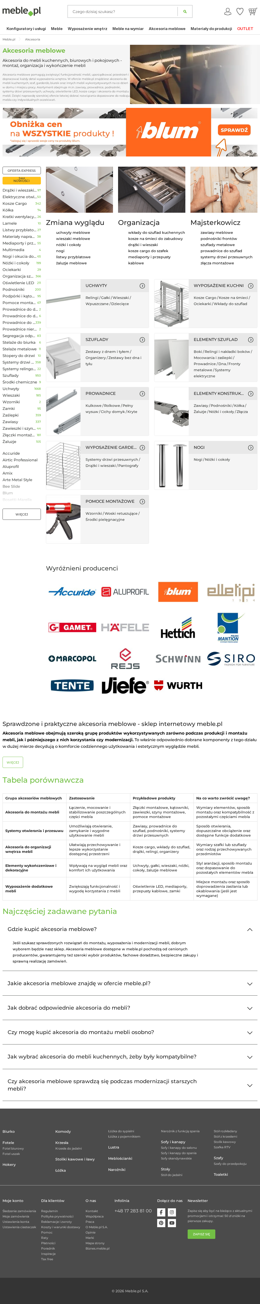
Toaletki (221, 1174)
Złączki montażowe (20, 435)
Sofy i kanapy (173, 1142)
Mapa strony (95, 1243)
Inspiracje (48, 1254)
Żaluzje (9, 441)
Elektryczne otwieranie (20, 197)
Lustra (113, 1147)
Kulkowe (94, 405)
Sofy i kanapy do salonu (179, 1148)
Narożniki (116, 1169)
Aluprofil (11, 466)
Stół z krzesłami (225, 1136)
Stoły (165, 1169)
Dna (222, 364)
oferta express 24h (22, 171)
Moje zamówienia (16, 1216)
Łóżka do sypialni (121, 1131)
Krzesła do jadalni (68, 1148)
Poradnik (48, 1248)
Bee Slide (11, 486)
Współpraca (95, 1216)
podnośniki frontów (219, 238)
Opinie (90, 1232)
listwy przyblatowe (73, 257)
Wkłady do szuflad (230, 304)
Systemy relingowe (20, 369)
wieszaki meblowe (73, 238)
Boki (198, 351)
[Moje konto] (227, 11)
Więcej (21, 514)
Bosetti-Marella (17, 499)
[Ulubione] (239, 11)
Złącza (242, 411)
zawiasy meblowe (217, 232)
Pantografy (128, 465)
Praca (90, 1222)
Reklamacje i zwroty (56, 1222)
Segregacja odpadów (20, 336)
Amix (7, 473)
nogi (60, 251)
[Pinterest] (161, 1223)
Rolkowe (112, 405)
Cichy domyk (113, 411)
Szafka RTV (222, 1147)
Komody (63, 1131)
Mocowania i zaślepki (213, 357)
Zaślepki (11, 415)
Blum (8, 493)
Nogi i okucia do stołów (20, 256)
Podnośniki (13, 289)
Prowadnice (205, 364)
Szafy (218, 1158)
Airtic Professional (20, 460)
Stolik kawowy (225, 1142)
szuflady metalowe (218, 244)
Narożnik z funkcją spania (180, 1131)
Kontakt (92, 1211)
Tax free (47, 1259)
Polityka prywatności (57, 1216)
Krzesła (61, 1142)
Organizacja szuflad (19, 276)
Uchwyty (11, 388)
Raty (44, 1238)
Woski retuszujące (121, 513)
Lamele (10, 223)
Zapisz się (201, 1234)
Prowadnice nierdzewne (21, 329)
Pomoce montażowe (20, 302)
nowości (21, 181)
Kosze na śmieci (233, 297)
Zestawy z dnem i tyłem (107, 351)
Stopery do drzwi (19, 355)
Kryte (132, 411)
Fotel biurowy (13, 1148)
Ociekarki (12, 269)
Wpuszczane (97, 304)
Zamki (9, 408)
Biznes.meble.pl (97, 1248)
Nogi (198, 459)
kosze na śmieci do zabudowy (155, 238)
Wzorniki (11, 402)
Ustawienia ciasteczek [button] (19, 1227)
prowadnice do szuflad (221, 251)
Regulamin (49, 1211)
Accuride (11, 453)
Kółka (8, 210)
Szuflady (11, 375)
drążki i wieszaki (143, 244)
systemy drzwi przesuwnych (227, 257)
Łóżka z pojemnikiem (124, 1136)
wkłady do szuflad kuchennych (156, 232)
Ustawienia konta (16, 1222)
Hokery (9, 1164)
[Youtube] (172, 1223)
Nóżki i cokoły (16, 263)
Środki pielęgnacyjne (105, 519)
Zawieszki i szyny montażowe (20, 428)
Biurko (9, 1131)
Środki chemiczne (20, 382)
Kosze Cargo (15, 203)
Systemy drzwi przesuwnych (19, 362)
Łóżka (60, 1170)
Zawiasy (10, 422)
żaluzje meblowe (71, 263)
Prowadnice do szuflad (19, 322)
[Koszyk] (253, 11)
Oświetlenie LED (18, 283)
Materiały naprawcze (20, 236)
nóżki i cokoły (68, 244)
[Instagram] (172, 1212)
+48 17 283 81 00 (133, 1210)
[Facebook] (161, 1212)
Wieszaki (11, 395)
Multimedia (13, 250)
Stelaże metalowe (20, 349)
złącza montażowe (217, 263)
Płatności (48, 1243)
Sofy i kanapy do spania (179, 1153)
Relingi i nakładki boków (227, 351)
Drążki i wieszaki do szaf (20, 190)
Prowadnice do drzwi (21, 309)
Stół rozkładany (225, 1131)
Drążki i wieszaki (101, 465)
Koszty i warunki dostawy (60, 1227)
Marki (90, 1238)
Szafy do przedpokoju (230, 1164)
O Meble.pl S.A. (97, 1227)
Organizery (96, 357)
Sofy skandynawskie (176, 1158)
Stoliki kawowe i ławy (75, 1159)
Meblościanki (120, 1158)
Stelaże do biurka (19, 342)
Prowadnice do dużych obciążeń (21, 316)
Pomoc (47, 1232)
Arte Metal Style (17, 480)
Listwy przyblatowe (20, 230)
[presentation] (10, 132)
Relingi (92, 297)
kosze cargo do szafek (148, 251)
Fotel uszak (11, 1154)
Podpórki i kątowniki (20, 296)
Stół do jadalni (171, 1175)
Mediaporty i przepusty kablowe (20, 243)
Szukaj (185, 11)
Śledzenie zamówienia (19, 1211)
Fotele (8, 1142)
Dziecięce (120, 304)
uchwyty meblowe (73, 232)
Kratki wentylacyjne (20, 216)
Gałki (105, 297)
